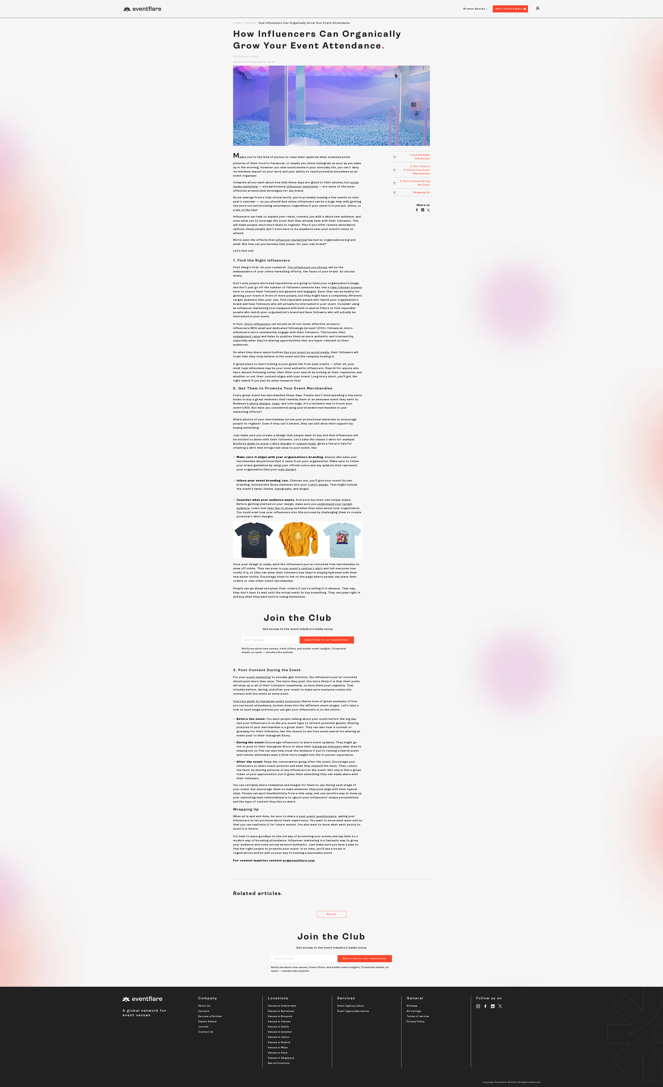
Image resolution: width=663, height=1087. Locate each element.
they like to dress (280, 508)
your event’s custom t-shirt (302, 568)
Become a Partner (210, 1016)
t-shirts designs (258, 403)
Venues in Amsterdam (282, 1006)
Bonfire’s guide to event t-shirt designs (262, 443)
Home (237, 23)
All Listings (414, 1011)
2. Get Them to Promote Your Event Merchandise (417, 170)
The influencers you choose (307, 267)
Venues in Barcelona (281, 1011)
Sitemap (412, 1006)
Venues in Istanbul (280, 1032)
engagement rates (247, 336)
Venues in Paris (278, 1053)
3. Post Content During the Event (415, 183)
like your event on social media (306, 352)
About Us (204, 1006)
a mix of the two (245, 210)
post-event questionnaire (318, 816)
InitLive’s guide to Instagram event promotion (267, 701)
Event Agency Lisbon (350, 1006)
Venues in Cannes (279, 1021)
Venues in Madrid (279, 1042)
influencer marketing (302, 186)
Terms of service (418, 1016)
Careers (203, 1011)
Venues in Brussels (280, 1016)
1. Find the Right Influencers (420, 157)
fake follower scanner (346, 287)
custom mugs (306, 443)
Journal (250, 23)
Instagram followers (327, 746)
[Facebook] (485, 1006)
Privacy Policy (415, 1021)
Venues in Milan (278, 1047)
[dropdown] (537, 8)
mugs (276, 403)
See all (331, 914)
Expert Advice (207, 1021)
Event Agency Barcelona (353, 1011)
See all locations (279, 1063)
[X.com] (500, 1006)
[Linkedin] (493, 1006)
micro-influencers (257, 324)
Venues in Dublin (278, 1027)
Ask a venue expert (508, 9)
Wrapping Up (421, 192)
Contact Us (205, 1032)
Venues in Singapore (281, 1058)
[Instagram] (478, 1006)
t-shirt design (318, 485)
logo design (286, 469)
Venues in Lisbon (279, 1037)
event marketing (258, 677)
